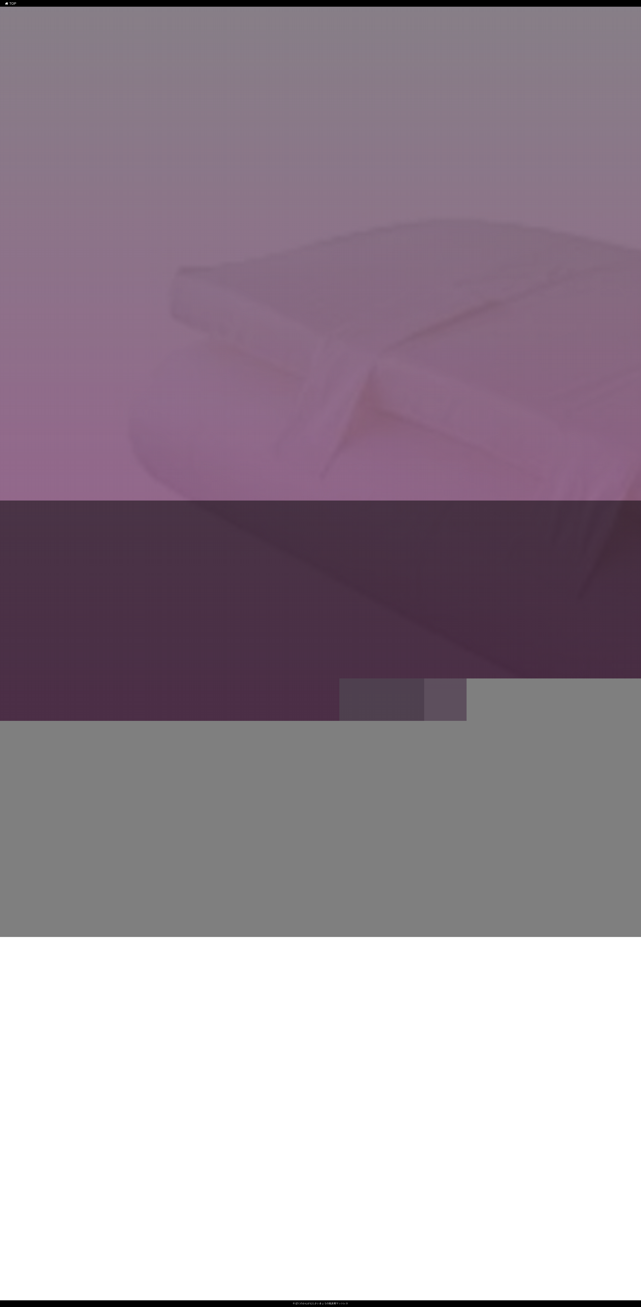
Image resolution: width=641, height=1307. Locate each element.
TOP (12, 3)
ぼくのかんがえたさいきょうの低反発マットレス (320, 705)
